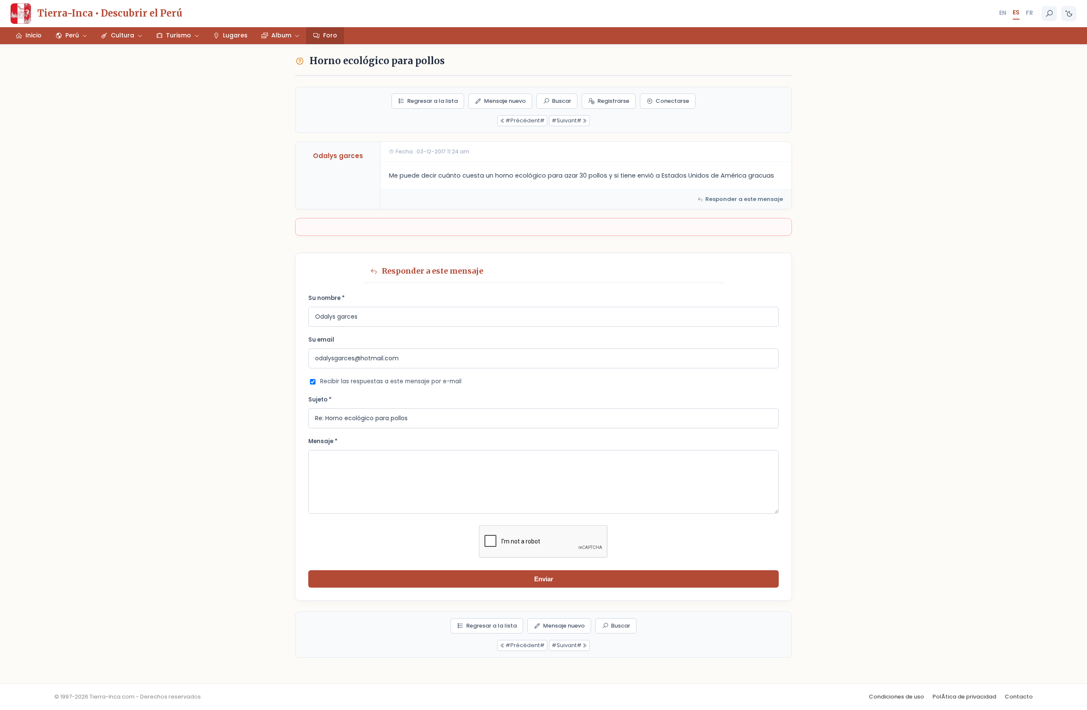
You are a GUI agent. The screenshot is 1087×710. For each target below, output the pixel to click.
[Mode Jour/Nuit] (1068, 13)
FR (1029, 12)
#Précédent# (525, 120)
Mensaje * (323, 441)
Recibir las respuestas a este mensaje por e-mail (391, 381)
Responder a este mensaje (744, 199)
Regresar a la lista (432, 101)
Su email (321, 340)
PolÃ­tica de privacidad (964, 697)
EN (1002, 12)
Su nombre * (326, 298)
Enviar (543, 579)
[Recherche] (1049, 13)
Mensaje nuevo (505, 101)
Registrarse (613, 101)
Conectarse (672, 101)
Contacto (1019, 697)
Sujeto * (320, 400)
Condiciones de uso (896, 697)
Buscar (561, 101)
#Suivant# (567, 120)
